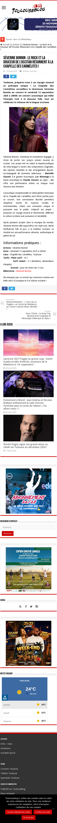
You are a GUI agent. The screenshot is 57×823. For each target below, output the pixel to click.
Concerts (33, 71)
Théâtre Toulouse (9, 773)
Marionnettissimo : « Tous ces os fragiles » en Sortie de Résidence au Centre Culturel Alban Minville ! (21, 304)
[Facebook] (25, 606)
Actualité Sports (8, 753)
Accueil (5, 44)
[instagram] (36, 606)
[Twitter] (31, 606)
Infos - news (6, 744)
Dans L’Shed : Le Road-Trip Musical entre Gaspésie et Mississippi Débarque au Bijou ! (36, 314)
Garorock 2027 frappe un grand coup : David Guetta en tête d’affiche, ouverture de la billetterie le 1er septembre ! (27, 361)
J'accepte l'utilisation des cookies (18, 812)
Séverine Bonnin (23, 271)
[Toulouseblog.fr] (28, 8)
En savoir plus (28, 818)
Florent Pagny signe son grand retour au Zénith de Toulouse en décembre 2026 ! (25, 446)
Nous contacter (8, 793)
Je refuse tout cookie (42, 812)
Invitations (5, 748)
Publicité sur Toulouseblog (13, 789)
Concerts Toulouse (9, 769)
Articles (16, 44)
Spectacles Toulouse (10, 778)
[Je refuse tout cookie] (53, 808)
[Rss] (20, 606)
